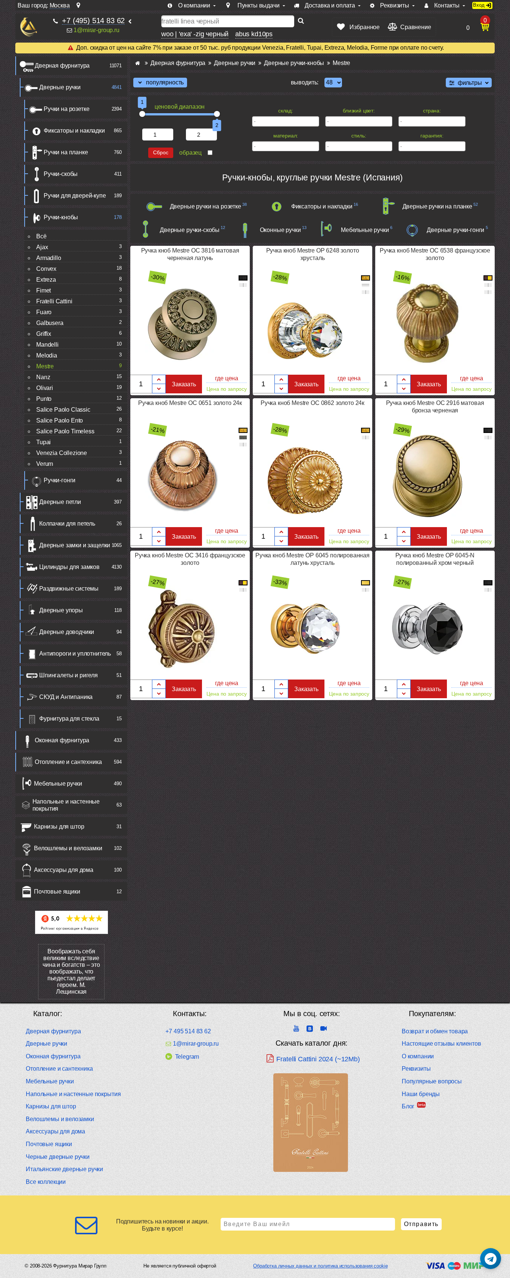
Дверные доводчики (66, 632)
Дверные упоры (61, 610)
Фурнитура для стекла (69, 718)
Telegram (187, 1056)
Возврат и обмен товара (435, 1031)
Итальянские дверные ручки (64, 1169)
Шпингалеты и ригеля (68, 675)
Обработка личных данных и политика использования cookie (320, 1266)
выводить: (305, 82)
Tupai (43, 442)
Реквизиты (416, 1068)
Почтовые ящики (57, 891)
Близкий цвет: (359, 111)
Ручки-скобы (61, 174)
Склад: (285, 111)
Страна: (432, 111)
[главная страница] (137, 62)
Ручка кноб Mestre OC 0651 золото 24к (190, 403)
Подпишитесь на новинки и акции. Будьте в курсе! (162, 1225)
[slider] (142, 114)
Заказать (184, 384)
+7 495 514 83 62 (188, 1031)
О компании (418, 1056)
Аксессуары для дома (63, 870)
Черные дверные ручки (58, 1157)
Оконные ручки (280, 230)
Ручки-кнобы (61, 217)
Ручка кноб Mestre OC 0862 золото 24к (312, 403)
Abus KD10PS (254, 34)
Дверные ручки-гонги (455, 230)
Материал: (285, 136)
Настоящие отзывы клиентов (441, 1043)
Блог (408, 1106)
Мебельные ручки (58, 783)
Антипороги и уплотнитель (75, 653)
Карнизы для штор (59, 826)
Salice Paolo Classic (63, 409)
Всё (41, 236)
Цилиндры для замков (69, 567)
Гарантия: (432, 136)
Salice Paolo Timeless (65, 431)
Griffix (43, 334)
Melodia (46, 355)
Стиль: (358, 136)
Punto (44, 399)
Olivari (44, 388)
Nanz (43, 377)
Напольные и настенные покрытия (66, 805)
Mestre (45, 366)
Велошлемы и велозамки (68, 848)
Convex (46, 269)
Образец (190, 152)
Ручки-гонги (59, 480)
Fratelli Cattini (54, 301)
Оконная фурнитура (62, 740)
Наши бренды (421, 1094)
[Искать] (301, 21)
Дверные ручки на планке (437, 206)
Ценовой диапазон (180, 106)
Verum (44, 464)
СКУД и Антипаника (66, 697)
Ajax (42, 247)
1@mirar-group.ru (96, 30)
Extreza (46, 279)
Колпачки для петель (67, 523)
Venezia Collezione (61, 453)
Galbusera (49, 323)
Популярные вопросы (432, 1081)
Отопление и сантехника (68, 762)
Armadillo (48, 258)
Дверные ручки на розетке (205, 206)
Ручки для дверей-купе (75, 195)
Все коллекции (46, 1182)
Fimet (43, 290)
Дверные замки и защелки (74, 545)
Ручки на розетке (66, 109)
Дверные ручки (60, 87)
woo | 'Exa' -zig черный (194, 34)
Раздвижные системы (69, 588)
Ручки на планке (66, 152)
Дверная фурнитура (62, 65)
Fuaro (44, 312)
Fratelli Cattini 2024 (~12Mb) (318, 1059)
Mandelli (47, 344)
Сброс (160, 152)
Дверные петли (60, 502)
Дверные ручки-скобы (190, 230)
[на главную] (28, 27)
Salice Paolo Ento (59, 420)
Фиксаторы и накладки (74, 130)
